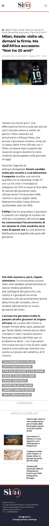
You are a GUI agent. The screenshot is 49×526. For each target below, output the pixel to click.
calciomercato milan (18, 362)
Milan (28, 385)
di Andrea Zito (8, 56)
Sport (8, 30)
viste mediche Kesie (16, 394)
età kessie (36, 371)
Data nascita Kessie (17, 366)
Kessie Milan (12, 385)
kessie (7, 376)
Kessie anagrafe (14, 380)
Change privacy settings (24, 519)
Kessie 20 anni (24, 376)
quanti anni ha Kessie (18, 390)
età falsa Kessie (14, 371)
